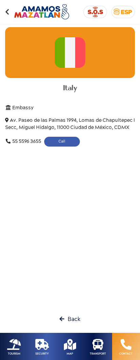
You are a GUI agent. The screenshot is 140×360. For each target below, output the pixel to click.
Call (61, 141)
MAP (70, 354)
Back (72, 319)
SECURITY (42, 354)
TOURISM (14, 354)
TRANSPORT (98, 354)
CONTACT (126, 354)
